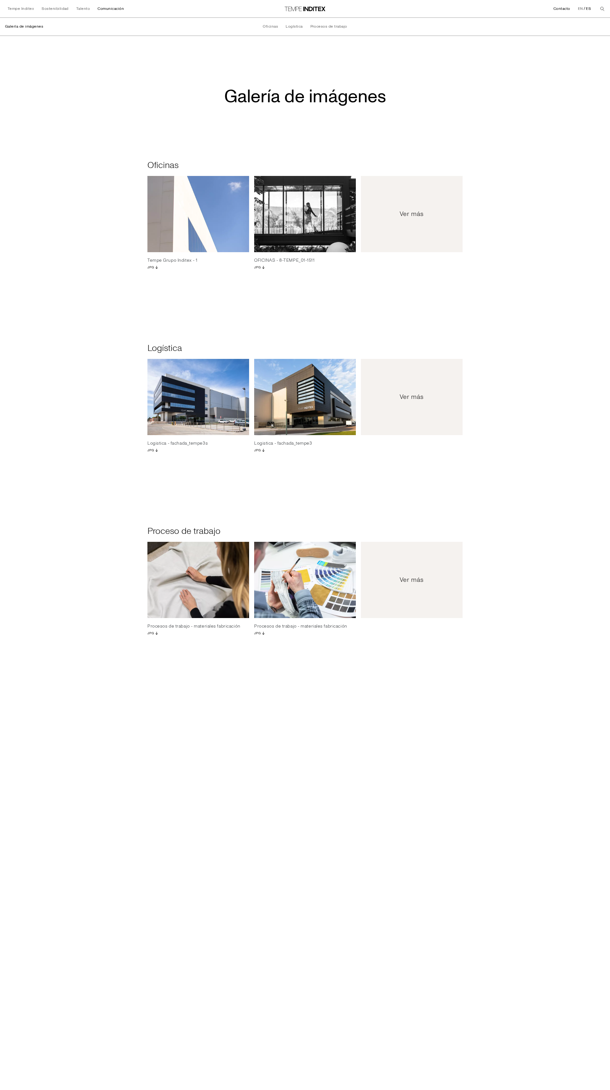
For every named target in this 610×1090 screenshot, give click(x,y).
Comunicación (111, 8)
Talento (83, 8)
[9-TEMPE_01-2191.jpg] (198, 214)
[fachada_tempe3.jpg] (305, 397)
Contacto (561, 8)
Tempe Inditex (21, 8)
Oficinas (270, 26)
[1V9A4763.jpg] (305, 580)
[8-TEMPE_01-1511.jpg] (305, 214)
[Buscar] (602, 9)
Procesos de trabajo (328, 26)
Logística (294, 26)
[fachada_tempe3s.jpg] (198, 397)
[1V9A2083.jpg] (198, 580)
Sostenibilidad (55, 8)
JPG (150, 267)
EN (580, 8)
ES (588, 8)
